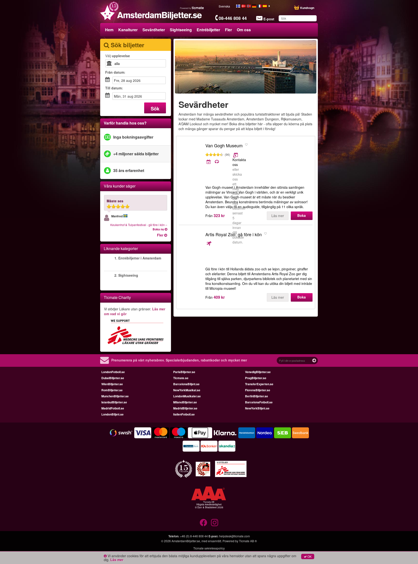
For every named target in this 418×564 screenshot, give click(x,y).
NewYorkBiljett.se (257, 408)
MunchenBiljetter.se (115, 396)
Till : (114, 88)
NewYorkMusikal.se (186, 390)
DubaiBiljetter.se (112, 378)
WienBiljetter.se (112, 384)
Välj (117, 55)
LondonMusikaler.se (187, 396)
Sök (155, 108)
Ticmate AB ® (248, 541)
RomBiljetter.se (112, 390)
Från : (115, 72)
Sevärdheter (153, 29)
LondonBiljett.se (112, 414)
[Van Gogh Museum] (191, 159)
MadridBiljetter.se (185, 408)
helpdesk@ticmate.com (234, 536)
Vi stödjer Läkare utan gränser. (134, 311)
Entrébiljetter (208, 29)
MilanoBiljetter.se (185, 402)
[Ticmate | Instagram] (214, 522)
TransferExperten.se (259, 384)
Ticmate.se (180, 378)
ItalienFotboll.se (184, 414)
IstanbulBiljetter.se (114, 402)
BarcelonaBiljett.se (186, 384)
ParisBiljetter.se (184, 372)
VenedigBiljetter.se (258, 372)
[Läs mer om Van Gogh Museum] (235, 154)
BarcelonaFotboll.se (259, 402)
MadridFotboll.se (112, 408)
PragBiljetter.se (255, 378)
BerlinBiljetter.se (256, 396)
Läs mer (277, 215)
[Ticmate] (192, 8)
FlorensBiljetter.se (257, 390)
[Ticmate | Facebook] (203, 522)
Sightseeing (181, 29)
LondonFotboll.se (113, 372)
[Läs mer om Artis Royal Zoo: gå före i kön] (209, 243)
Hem (109, 29)
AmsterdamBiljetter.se (186, 541)
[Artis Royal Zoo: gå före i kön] (191, 248)
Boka (301, 215)
